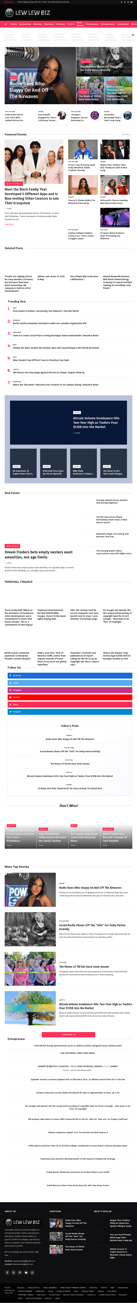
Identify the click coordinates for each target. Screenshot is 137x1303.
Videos (57, 1298)
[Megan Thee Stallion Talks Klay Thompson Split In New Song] (115, 149)
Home (14, 24)
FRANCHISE (17, 332)
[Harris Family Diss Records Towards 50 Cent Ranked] (116, 830)
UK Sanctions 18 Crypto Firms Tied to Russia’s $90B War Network (23, 472)
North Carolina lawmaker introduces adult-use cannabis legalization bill (49, 323)
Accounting (25, 24)
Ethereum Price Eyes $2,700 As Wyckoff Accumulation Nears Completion (53, 472)
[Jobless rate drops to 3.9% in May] (52, 263)
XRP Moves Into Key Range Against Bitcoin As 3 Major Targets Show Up (49, 372)
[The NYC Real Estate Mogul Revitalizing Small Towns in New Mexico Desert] (87, 521)
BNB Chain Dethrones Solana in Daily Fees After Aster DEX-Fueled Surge (83, 472)
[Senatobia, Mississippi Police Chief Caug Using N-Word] (127, 115)
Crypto (70, 24)
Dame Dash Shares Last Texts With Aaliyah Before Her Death (14, 117)
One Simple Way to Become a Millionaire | (84, 278)
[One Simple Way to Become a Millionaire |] (85, 263)
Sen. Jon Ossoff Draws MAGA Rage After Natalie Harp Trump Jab (121, 1238)
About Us (48, 1298)
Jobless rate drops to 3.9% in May (51, 278)
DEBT (15, 308)
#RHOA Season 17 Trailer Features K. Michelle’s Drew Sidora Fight (121, 1253)
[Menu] (6, 24)
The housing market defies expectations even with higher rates (114, 552)
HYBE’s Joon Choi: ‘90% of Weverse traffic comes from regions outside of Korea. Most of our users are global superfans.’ (51, 659)
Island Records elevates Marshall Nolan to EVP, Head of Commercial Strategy (78, 1159)
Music (74, 825)
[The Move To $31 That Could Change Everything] (113, 457)
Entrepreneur (108, 24)
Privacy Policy (54, 1295)
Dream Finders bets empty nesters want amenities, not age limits (39, 554)
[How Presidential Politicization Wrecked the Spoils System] (52, 830)
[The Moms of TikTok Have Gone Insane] (90, 90)
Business (49, 24)
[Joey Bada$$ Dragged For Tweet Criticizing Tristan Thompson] (62, 115)
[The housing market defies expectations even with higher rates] (87, 555)
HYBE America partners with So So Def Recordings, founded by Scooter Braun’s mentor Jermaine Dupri (78, 1146)
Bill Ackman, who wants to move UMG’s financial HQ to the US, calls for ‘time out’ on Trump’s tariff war (78, 1119)
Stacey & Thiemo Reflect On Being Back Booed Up (81, 201)
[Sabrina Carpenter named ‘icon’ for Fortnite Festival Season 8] (14, 1135)
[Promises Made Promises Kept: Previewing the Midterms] (115, 217)
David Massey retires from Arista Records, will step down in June (78, 1185)
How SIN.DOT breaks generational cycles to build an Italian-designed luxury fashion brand (77, 1045)
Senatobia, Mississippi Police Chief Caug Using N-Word (112, 117)
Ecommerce (92, 24)
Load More (67, 1035)
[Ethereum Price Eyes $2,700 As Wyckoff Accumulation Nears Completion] (53, 457)
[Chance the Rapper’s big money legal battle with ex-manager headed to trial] (117, 639)
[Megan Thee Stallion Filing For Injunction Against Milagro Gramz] (101, 1223)
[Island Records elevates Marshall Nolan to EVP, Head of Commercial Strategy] (14, 1161)
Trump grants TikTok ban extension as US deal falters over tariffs (78, 1172)
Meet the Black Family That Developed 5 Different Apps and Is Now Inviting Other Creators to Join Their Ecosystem (32, 196)
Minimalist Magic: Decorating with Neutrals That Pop (112, 535)
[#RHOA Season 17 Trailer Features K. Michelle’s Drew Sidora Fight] (101, 1251)
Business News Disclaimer (73, 1295)
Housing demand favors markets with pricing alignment (112, 501)
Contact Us (91, 1295)
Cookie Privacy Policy (107, 1295)
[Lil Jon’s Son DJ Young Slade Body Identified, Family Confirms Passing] (83, 149)
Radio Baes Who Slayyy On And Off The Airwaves (28, 90)
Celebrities (93, 1288)
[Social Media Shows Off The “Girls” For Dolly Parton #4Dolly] (104, 62)
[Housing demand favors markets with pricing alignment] (87, 504)
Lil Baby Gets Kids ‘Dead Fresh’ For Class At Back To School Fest (70, 788)
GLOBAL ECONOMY (63, 1291)
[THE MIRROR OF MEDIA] (29, 13)
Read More (9, 224)
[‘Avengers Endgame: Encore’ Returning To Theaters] (94, 115)
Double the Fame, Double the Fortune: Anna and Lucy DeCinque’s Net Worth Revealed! (56, 348)
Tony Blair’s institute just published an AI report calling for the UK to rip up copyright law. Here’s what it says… (84, 659)
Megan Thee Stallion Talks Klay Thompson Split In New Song (113, 168)
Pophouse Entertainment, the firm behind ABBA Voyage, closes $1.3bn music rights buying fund (51, 614)
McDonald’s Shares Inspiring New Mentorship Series (114, 201)
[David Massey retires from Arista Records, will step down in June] (14, 1188)
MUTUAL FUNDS (88, 1291)
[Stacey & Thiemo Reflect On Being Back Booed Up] (83, 185)
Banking (38, 24)
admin (9, 208)
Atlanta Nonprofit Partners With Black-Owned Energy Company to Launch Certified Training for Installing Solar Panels (117, 282)
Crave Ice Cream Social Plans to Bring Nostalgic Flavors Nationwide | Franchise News (56, 335)
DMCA (20, 1298)
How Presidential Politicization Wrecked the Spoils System (52, 837)
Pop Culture (86, 61)
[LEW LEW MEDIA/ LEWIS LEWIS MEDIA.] (14, 1055)
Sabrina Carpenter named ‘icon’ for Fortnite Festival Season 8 (78, 1132)
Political (60, 24)
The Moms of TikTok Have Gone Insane (90, 98)
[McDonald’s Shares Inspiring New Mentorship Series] (115, 185)
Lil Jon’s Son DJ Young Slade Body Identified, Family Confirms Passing (81, 168)
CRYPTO (111, 82)
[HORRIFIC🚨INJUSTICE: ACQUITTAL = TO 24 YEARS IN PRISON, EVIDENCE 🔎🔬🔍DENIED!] (14, 1069)
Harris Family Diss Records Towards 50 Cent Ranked (115, 837)
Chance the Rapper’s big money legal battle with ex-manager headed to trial (117, 656)
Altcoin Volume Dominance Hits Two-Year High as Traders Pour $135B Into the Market (117, 93)
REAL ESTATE (12, 546)
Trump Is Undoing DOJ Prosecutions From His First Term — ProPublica (20, 835)
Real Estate (80, 24)
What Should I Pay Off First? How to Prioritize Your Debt (41, 360)
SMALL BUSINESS (50, 1288)
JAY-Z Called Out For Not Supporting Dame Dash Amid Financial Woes (84, 835)
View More (126, 135)
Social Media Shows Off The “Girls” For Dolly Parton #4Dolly (43, 2)
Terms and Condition (34, 1298)
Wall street (41, 1295)
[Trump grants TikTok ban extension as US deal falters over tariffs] (14, 1175)
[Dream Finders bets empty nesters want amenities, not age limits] (41, 522)
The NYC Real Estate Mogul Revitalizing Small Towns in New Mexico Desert (111, 520)
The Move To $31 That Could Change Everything (112, 472)
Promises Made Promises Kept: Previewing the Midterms (112, 236)
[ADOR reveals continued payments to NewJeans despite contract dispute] (19, 639)
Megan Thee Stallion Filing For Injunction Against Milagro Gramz (121, 1223)
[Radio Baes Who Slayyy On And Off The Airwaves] (40, 75)
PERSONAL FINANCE (26, 1295)
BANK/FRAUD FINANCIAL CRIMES (73, 1288)
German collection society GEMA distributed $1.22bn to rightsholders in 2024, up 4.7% (77, 1093)
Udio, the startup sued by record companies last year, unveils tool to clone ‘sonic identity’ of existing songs (84, 614)
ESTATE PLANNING (25, 1291)
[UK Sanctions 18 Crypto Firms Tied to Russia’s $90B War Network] (23, 457)
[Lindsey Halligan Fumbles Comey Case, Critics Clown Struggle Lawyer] (83, 217)
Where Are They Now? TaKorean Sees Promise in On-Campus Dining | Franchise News (56, 384)
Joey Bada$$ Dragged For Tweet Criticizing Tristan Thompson (47, 117)
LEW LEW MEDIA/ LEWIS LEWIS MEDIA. (77, 1053)
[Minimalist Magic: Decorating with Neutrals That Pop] (87, 538)
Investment (123, 24)
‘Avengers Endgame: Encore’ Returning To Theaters (79, 117)
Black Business (14, 184)
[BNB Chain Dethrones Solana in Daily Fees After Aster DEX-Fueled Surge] (83, 457)
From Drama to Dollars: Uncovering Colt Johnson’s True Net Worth (46, 311)
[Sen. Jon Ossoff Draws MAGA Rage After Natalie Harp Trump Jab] (101, 1237)
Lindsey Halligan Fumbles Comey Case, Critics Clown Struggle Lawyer (81, 236)
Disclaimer (123, 1295)
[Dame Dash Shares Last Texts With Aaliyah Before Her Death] (29, 115)
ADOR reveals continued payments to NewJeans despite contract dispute (17, 656)
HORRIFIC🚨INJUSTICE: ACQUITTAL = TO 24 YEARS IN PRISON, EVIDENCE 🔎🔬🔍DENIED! (78, 1066)
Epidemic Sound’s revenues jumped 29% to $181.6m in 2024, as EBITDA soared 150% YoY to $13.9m (78, 1079)
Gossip (13, 77)
